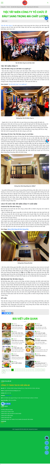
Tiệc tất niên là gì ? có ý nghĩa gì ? (17, 84)
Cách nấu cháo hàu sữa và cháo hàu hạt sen (18, 333)
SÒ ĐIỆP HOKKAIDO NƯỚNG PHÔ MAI (41, 340)
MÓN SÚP (38, 348)
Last (3, 372)
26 (39, 370)
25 (37, 370)
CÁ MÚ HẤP (38, 325)
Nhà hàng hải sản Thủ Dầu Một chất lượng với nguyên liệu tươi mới (41, 363)
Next (43, 370)
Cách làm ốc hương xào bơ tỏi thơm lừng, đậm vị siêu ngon (18, 340)
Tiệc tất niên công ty (7, 25)
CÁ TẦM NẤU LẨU (17, 348)
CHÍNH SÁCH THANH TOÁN (7, 411)
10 (32, 370)
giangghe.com (8, 395)
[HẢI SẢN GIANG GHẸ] (24, 2)
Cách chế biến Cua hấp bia (17, 325)
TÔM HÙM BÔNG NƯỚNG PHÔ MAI (40, 355)
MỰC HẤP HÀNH (17, 363)
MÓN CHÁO (15, 355)
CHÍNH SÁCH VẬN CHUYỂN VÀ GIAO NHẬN (11, 413)
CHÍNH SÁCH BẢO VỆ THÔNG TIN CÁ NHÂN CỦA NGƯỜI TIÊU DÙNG (17, 419)
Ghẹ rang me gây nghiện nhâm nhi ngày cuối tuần (41, 333)
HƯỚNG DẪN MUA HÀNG (7, 409)
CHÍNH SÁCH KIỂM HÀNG (7, 415)
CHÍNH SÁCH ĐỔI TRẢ (6, 417)
